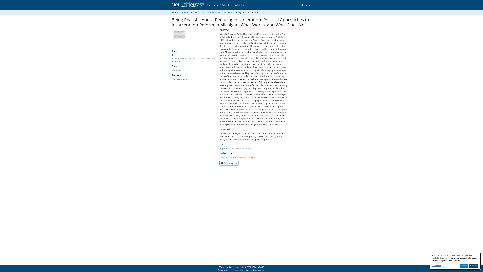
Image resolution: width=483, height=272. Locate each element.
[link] (193, 58)
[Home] (188, 5)
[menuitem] (240, 5)
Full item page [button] (230, 163)
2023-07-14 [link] (177, 70)
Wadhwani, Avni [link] (179, 79)
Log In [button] (307, 5)
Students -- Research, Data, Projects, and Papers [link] (193, 12)
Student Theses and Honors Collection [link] (220, 12)
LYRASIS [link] (260, 267)
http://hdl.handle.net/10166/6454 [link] (235, 148)
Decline (464, 265)
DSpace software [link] (227, 267)
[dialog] (455, 261)
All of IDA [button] (239, 5)
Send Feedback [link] (259, 270)
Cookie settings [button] (224, 270)
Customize (436, 265)
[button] (301, 5)
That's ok (473, 265)
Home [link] (175, 12)
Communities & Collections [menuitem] (219, 5)
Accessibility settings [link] (241, 270)
